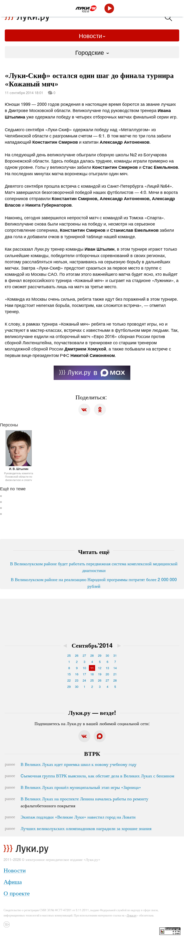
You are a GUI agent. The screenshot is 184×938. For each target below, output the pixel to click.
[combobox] (92, 52)
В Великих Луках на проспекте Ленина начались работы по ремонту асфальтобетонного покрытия (84, 802)
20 (107, 674)
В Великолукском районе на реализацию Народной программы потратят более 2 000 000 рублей (94, 582)
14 (115, 668)
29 (99, 655)
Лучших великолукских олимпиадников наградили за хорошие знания (86, 828)
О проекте (17, 893)
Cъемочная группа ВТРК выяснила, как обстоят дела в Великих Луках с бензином (97, 775)
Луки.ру (132, 915)
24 (84, 680)
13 (107, 668)
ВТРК (92, 753)
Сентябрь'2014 (92, 645)
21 (115, 674)
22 (69, 680)
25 (69, 655)
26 (76, 655)
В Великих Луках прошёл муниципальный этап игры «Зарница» (81, 787)
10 (84, 668)
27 (84, 655)
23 (76, 680)
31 (115, 655)
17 (84, 674)
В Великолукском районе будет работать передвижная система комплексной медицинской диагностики (94, 566)
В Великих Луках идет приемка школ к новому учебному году (79, 764)
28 (92, 655)
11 (92, 668)
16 (76, 674)
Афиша (13, 881)
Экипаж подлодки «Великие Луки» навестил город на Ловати (78, 817)
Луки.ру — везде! (92, 712)
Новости (90, 35)
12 (99, 668)
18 (92, 674)
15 (69, 674)
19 (99, 674)
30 (107, 655)
